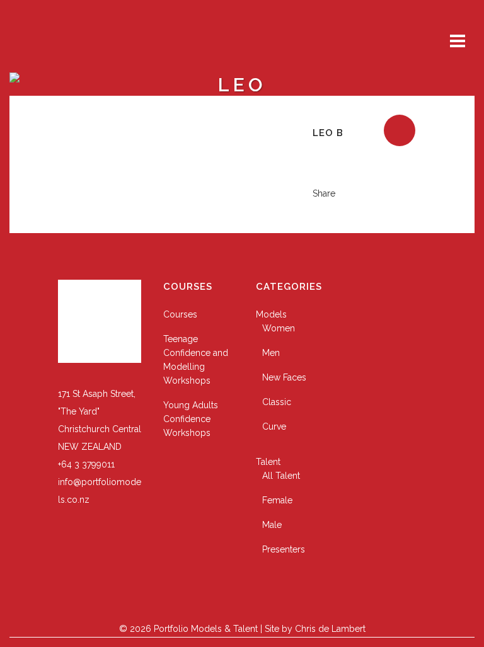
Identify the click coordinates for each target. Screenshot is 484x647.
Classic (276, 402)
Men (271, 353)
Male (272, 525)
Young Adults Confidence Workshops (190, 419)
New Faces (284, 377)
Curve (274, 426)
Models (271, 314)
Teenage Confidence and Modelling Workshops (195, 360)
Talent (268, 462)
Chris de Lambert (330, 629)
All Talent (281, 476)
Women (278, 328)
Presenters (283, 549)
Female (277, 500)
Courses (180, 314)
